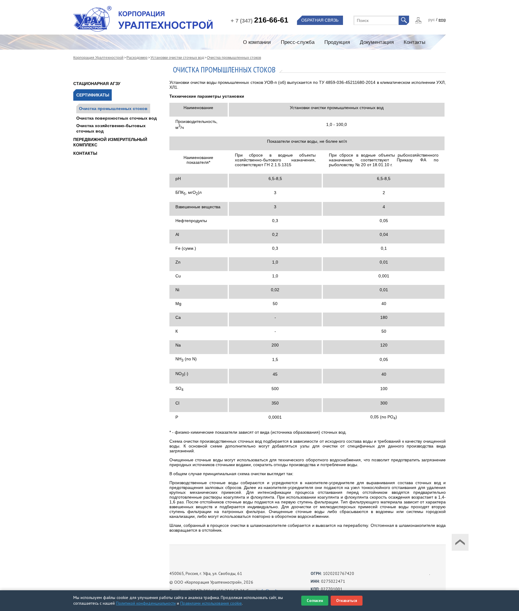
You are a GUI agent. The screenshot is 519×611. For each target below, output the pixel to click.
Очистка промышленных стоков (234, 58)
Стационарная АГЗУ (96, 83)
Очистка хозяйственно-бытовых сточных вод (111, 128)
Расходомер (136, 58)
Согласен (315, 600)
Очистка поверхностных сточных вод (116, 118)
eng (442, 19)
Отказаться (346, 600)
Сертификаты (92, 95)
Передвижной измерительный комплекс (110, 142)
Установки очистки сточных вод (177, 58)
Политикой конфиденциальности (146, 603)
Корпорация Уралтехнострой (98, 58)
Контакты (85, 153)
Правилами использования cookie (211, 603)
